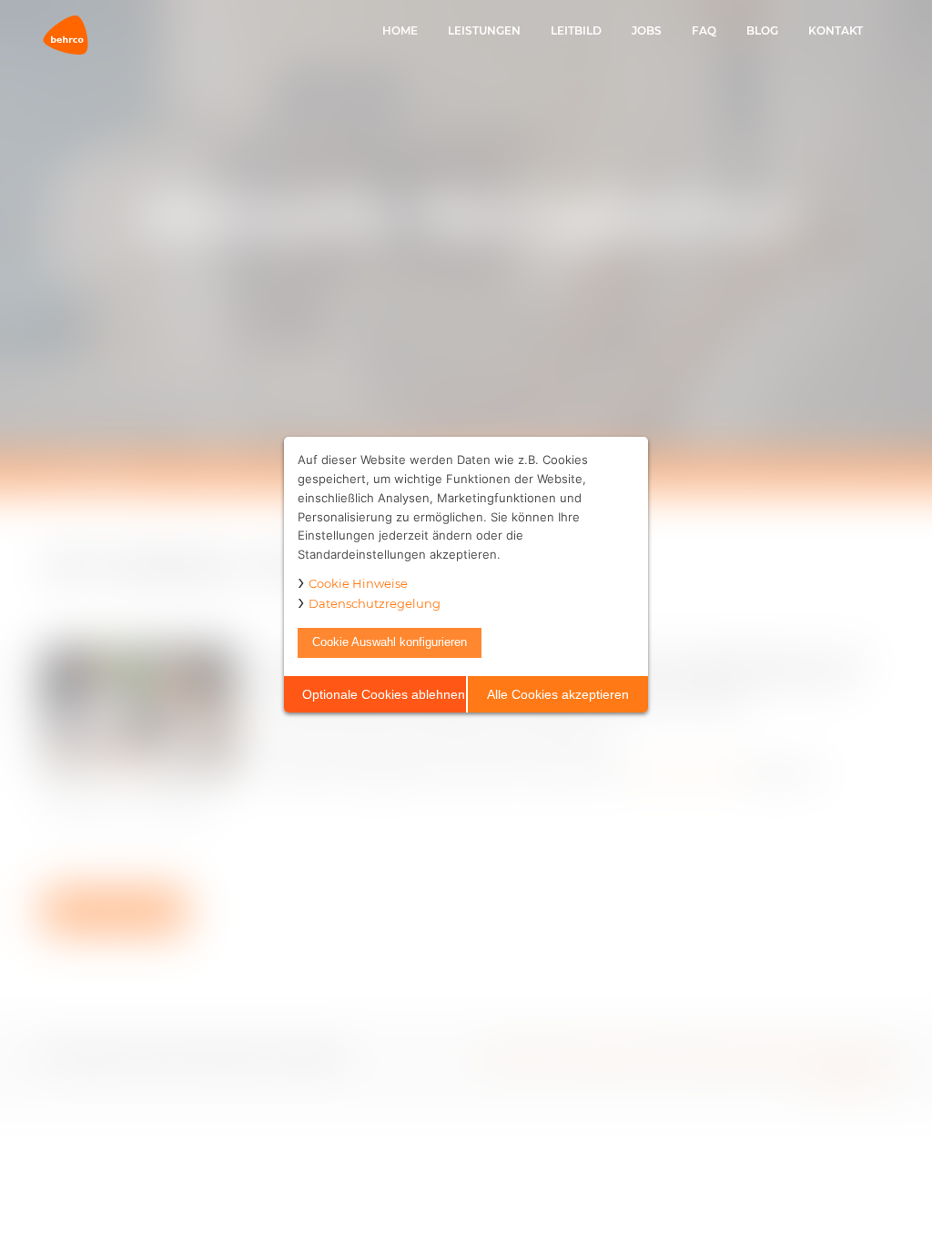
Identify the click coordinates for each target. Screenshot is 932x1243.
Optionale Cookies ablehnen (383, 694)
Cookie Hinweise (358, 583)
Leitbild (576, 30)
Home (400, 30)
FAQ (704, 30)
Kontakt (835, 30)
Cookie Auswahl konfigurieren (389, 642)
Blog (762, 30)
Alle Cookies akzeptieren (558, 694)
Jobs (647, 30)
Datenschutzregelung (375, 603)
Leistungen (484, 30)
